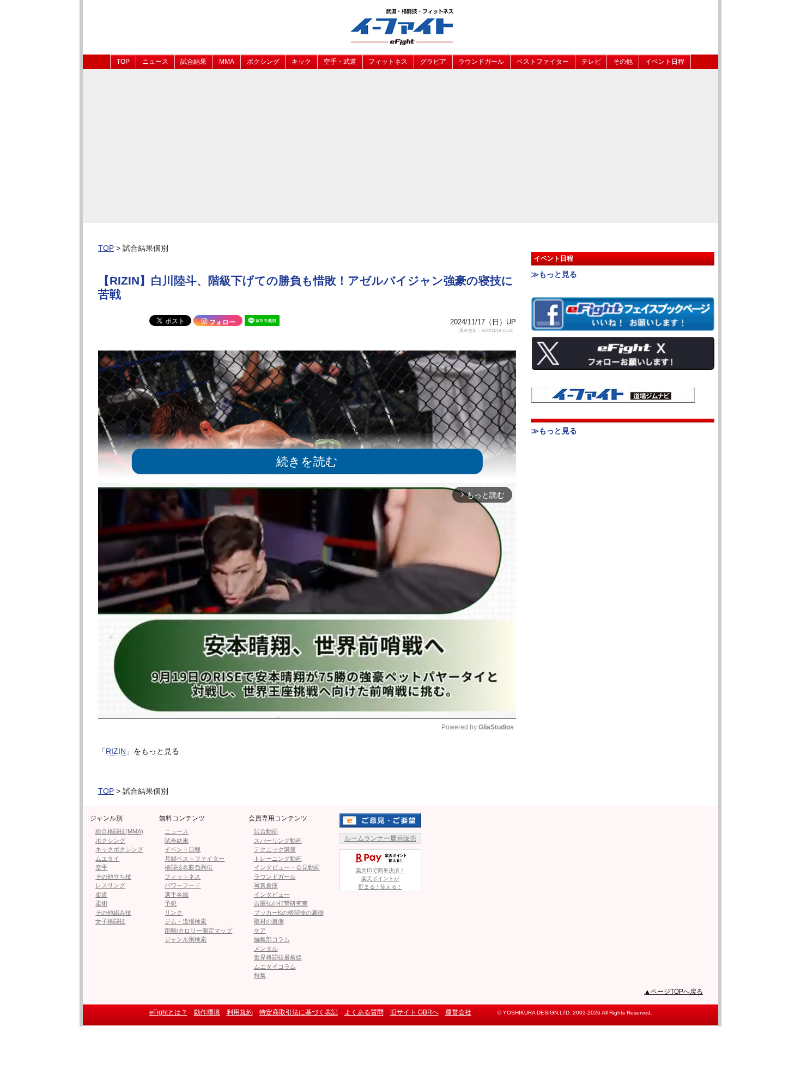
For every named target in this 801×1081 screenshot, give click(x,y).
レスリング (110, 885)
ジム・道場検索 (186, 921)
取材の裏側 (269, 921)
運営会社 (458, 1012)
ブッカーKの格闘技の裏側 (289, 912)
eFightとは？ (168, 1012)
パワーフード (183, 885)
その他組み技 (113, 912)
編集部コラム (272, 939)
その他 (623, 61)
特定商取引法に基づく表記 (298, 1012)
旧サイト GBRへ (414, 1012)
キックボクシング (119, 849)
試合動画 (266, 831)
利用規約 (240, 1012)
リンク (174, 912)
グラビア (433, 61)
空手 (101, 867)
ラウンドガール (481, 61)
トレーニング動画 (278, 858)
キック (301, 61)
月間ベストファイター (194, 858)
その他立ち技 (113, 876)
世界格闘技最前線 (278, 957)
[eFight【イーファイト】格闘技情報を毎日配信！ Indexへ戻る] (400, 26)
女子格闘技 (110, 921)
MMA (226, 61)
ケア (260, 930)
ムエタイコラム (275, 966)
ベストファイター (543, 61)
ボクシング (263, 61)
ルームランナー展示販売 (380, 838)
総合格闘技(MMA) (119, 831)
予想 (171, 903)
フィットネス (388, 61)
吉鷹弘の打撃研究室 (281, 903)
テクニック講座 (275, 849)
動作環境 (207, 1012)
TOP (123, 61)
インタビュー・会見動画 (287, 867)
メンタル (266, 948)
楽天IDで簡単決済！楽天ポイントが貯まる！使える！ (380, 878)
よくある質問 (364, 1012)
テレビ (591, 61)
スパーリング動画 (278, 840)
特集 (260, 975)
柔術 (101, 903)
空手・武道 (340, 61)
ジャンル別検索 (186, 939)
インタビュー (272, 894)
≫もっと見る (554, 274)
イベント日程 (664, 61)
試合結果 (193, 61)
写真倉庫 (266, 885)
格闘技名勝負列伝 (189, 867)
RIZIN (116, 751)
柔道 (101, 894)
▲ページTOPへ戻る (673, 991)
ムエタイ (107, 858)
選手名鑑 (177, 894)
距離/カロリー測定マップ (198, 930)
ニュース (155, 61)
